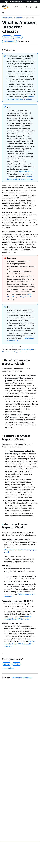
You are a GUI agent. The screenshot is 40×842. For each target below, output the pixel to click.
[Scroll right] (30, 7)
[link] (30, 18)
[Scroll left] (11, 7)
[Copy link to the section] (2, 360)
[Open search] (36, 7)
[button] (8, 50)
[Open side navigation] (3, 12)
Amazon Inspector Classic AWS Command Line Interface (19, 643)
